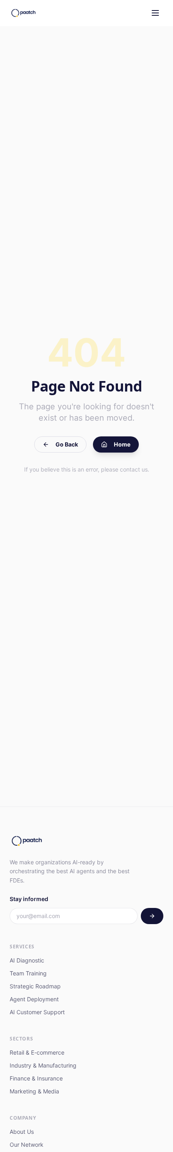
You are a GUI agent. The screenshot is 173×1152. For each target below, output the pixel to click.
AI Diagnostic (27, 960)
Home (122, 444)
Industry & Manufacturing (43, 1065)
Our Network (26, 1144)
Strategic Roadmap (35, 986)
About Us (22, 1131)
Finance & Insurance (36, 1078)
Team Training (28, 973)
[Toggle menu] (155, 13)
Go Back (67, 444)
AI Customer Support (37, 1012)
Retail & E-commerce (37, 1052)
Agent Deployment (34, 999)
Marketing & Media (34, 1091)
